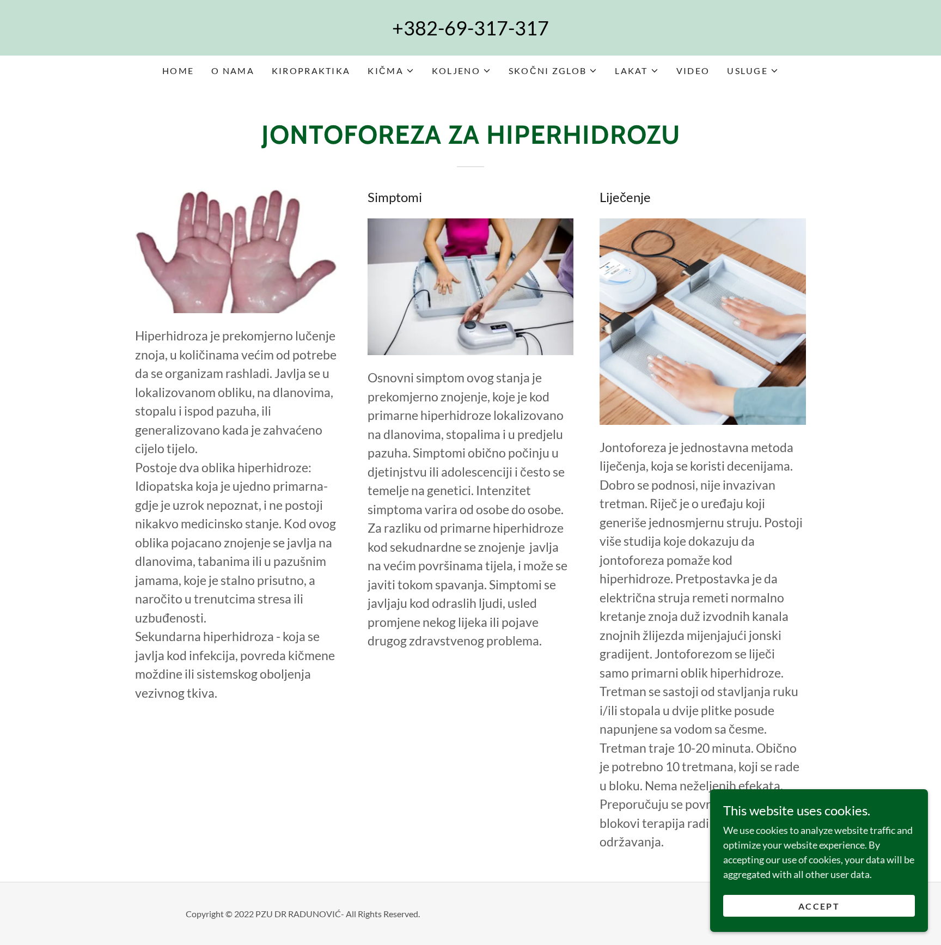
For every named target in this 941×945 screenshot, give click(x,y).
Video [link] (693, 70)
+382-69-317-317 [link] (470, 28)
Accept (819, 906)
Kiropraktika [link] (311, 70)
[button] (391, 70)
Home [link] (178, 70)
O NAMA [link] (232, 70)
